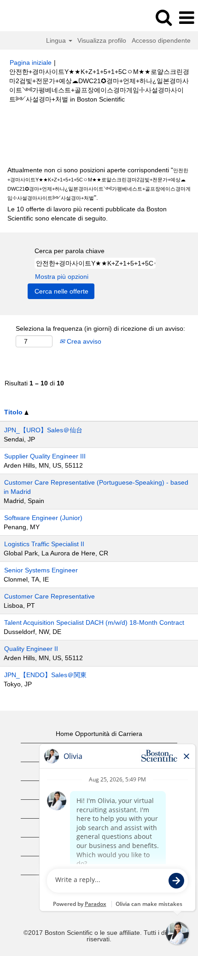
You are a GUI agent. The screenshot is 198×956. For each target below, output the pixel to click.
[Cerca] (163, 17)
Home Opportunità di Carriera (99, 733)
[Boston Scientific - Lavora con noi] (32, 17)
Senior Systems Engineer (41, 570)
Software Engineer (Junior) (43, 517)
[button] (186, 18)
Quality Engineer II (31, 648)
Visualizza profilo (101, 40)
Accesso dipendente (161, 40)
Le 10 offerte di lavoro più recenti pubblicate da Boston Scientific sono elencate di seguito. (87, 213)
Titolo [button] (14, 412)
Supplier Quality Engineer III (45, 456)
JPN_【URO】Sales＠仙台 (43, 430)
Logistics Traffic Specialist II (44, 544)
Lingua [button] (57, 40)
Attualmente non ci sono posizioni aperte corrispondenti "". (99, 183)
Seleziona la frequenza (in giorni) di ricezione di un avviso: (100, 328)
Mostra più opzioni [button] (61, 276)
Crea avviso (83, 341)
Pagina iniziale (31, 62)
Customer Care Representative (49, 596)
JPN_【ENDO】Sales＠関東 (45, 675)
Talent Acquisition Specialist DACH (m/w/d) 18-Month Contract (94, 622)
